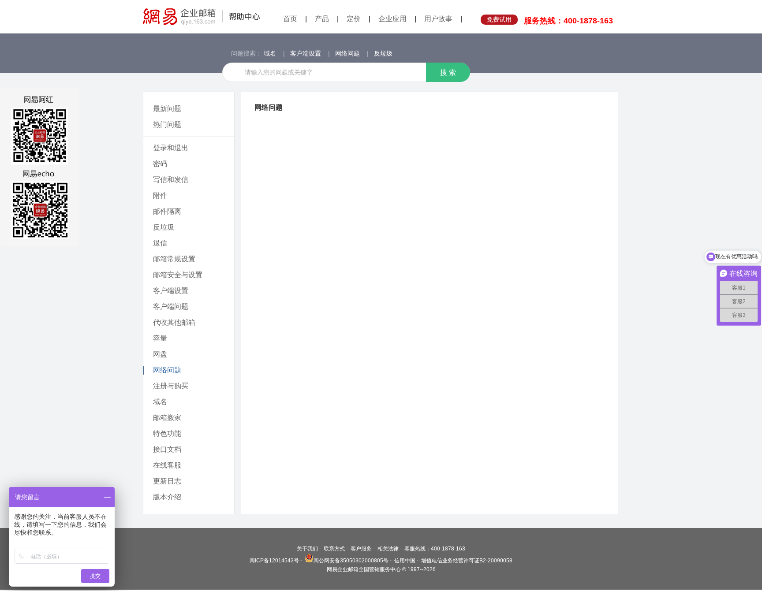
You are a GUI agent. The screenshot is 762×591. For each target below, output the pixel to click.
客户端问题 (170, 306)
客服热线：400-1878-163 (434, 549)
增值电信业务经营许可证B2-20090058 (466, 561)
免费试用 (499, 19)
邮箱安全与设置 (177, 275)
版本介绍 (167, 497)
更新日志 (167, 481)
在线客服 (167, 465)
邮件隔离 (167, 211)
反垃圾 (383, 53)
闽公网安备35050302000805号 (351, 561)
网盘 (160, 354)
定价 (354, 18)
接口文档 (167, 449)
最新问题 (167, 108)
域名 (270, 53)
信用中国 (404, 561)
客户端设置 (305, 53)
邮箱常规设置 (174, 259)
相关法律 (388, 549)
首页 (290, 18)
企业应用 (392, 18)
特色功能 (167, 433)
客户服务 (361, 549)
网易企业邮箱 (201, 16)
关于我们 (307, 549)
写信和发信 (170, 179)
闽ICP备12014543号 (274, 561)
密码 (160, 163)
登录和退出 (170, 148)
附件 (160, 195)
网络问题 (347, 53)
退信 (160, 243)
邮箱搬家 (167, 417)
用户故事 (438, 18)
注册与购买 (170, 386)
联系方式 (334, 549)
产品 (322, 18)
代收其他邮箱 (174, 322)
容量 (160, 338)
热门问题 (167, 124)
